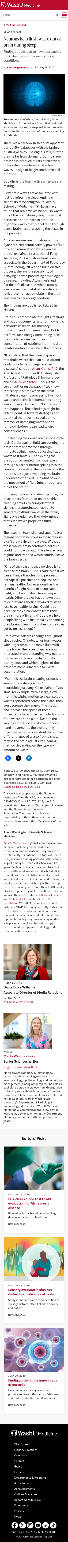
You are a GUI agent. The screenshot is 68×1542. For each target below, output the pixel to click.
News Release (12, 32)
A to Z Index (21, 1483)
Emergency (21, 1505)
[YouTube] (38, 1525)
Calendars (20, 1455)
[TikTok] (53, 1525)
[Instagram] (30, 1525)
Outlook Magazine (25, 1494)
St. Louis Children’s (20, 899)
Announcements (24, 1489)
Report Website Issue (27, 1500)
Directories (21, 1444)
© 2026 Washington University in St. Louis (34, 1537)
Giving (18, 1466)
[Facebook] (15, 1525)
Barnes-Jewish (50, 895)
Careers (19, 1472)
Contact (19, 1461)
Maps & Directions (25, 1450)
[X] (22, 1525)
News (17, 1516)
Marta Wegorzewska (17, 68)
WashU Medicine (14, 843)
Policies (19, 1511)
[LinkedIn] (45, 1525)
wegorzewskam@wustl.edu (20, 1067)
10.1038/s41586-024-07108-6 (22, 787)
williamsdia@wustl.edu (18, 1002)
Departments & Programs (30, 1478)
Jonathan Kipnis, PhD (41, 369)
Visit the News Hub (16, 25)
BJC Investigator (24, 382)
